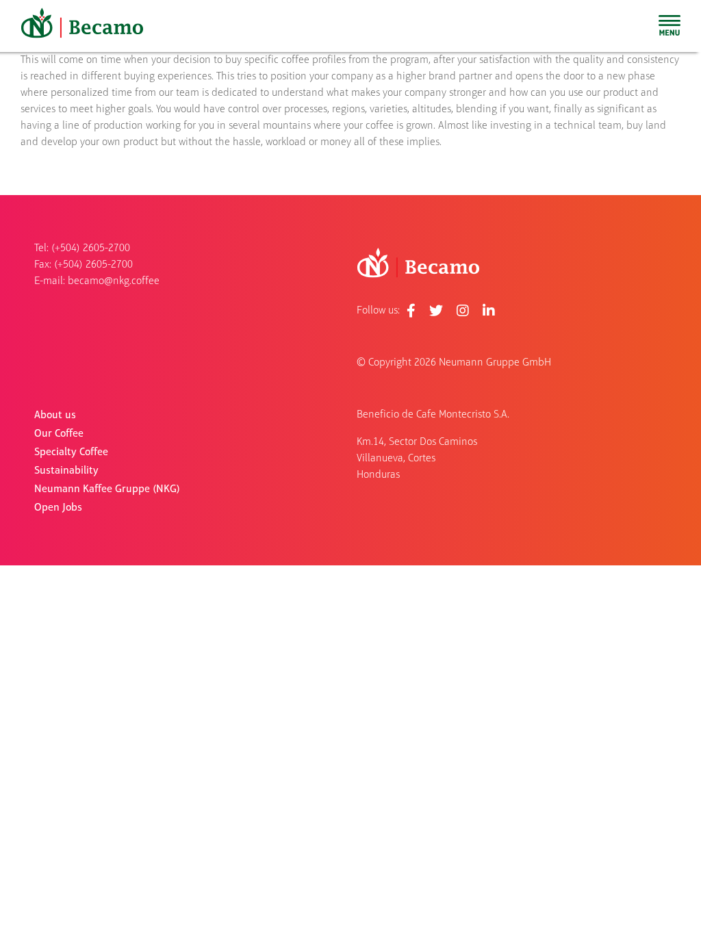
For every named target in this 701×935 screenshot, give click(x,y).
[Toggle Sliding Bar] (669, 26)
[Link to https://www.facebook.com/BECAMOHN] (411, 311)
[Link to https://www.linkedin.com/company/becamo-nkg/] (489, 311)
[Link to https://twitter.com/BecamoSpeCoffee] (436, 311)
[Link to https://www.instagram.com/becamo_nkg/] (463, 311)
